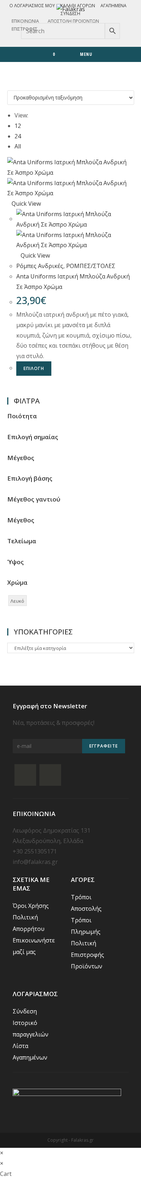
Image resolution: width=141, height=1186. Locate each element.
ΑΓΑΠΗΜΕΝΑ (114, 6)
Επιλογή (34, 368)
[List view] (14, 85)
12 (17, 126)
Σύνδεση (70, 13)
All (17, 146)
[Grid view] (9, 85)
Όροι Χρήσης (31, 906)
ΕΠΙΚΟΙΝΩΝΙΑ (25, 21)
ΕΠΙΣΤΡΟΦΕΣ (25, 29)
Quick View (26, 204)
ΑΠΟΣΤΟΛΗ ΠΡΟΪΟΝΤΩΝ (73, 21)
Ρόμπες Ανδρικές (39, 266)
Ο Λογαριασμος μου (32, 6)
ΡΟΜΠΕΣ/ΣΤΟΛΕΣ (90, 266)
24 (17, 136)
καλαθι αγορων (77, 6)
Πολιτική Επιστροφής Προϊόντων (87, 954)
